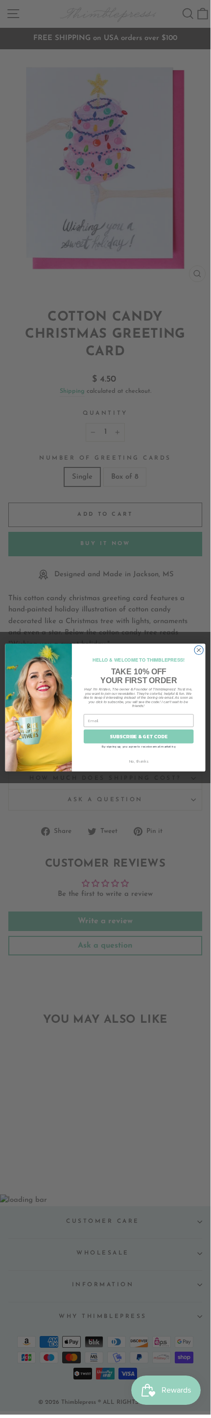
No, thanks (138, 761)
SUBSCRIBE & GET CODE (138, 736)
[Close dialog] (198, 650)
